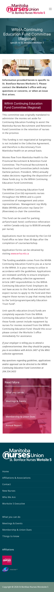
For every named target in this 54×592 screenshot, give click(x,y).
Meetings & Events (12, 523)
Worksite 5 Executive (13, 503)
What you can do (11, 516)
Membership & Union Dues (17, 529)
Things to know (10, 536)
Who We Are (9, 497)
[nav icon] (50, 9)
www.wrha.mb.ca (20, 253)
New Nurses (8, 490)
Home (5, 471)
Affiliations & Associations (16, 477)
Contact (6, 484)
